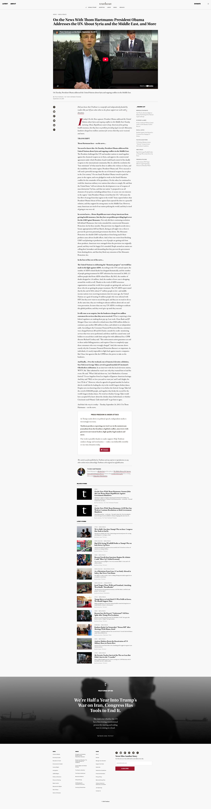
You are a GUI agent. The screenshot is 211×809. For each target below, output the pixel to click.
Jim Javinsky (98, 518)
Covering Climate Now (80, 787)
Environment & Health (58, 764)
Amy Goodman (99, 635)
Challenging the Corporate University (79, 783)
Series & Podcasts (57, 793)
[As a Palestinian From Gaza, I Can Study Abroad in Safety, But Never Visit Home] (84, 574)
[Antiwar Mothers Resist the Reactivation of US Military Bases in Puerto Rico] (84, 644)
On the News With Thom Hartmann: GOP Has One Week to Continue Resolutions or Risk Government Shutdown (113, 510)
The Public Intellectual (80, 773)
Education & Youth (109, 569)
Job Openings (99, 787)
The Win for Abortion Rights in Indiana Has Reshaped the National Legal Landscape (144, 115)
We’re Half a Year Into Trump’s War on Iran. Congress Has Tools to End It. (113, 530)
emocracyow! (107, 635)
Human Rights (108, 583)
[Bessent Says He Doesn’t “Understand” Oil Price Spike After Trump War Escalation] (84, 616)
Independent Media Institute (100, 476)
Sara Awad (98, 579)
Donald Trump (92, 7)
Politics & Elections (57, 776)
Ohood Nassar (99, 663)
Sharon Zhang (99, 565)
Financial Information (100, 773)
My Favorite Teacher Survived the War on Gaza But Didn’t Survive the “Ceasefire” (112, 656)
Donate (197, 4)
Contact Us (98, 791)
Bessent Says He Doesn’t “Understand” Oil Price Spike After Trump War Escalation (111, 614)
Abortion (102, 7)
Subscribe (98, 767)
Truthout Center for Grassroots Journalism (101, 783)
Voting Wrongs (78, 779)
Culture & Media (56, 754)
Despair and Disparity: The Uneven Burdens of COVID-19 (81, 761)
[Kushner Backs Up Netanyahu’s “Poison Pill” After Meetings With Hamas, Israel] (84, 630)
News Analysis (98, 541)
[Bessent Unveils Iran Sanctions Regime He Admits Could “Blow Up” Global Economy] (84, 560)
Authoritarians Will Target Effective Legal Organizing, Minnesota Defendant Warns (143, 164)
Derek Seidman (99, 551)
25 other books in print (117, 474)
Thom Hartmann (59, 97)
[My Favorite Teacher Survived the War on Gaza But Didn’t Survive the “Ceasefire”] (84, 658)
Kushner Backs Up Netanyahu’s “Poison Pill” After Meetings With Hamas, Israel (112, 628)
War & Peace (62, 14)
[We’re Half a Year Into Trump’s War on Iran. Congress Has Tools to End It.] (84, 532)
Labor (109, 7)
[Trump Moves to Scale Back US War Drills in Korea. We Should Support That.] (84, 602)
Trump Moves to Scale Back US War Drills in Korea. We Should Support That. (112, 600)
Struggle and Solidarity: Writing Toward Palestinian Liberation (80, 755)
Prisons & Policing (57, 780)
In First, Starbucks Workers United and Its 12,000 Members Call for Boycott (144, 124)
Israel (115, 7)
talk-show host (101, 471)
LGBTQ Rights (56, 773)
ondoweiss (106, 593)
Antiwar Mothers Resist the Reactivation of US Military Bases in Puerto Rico (111, 642)
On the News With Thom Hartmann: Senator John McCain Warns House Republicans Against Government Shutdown (112, 493)
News (55, 14)
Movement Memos (79, 776)
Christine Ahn (99, 607)
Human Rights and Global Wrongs (81, 766)
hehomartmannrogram (72, 97)
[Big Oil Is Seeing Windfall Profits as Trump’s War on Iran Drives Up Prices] (84, 546)
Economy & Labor (56, 757)
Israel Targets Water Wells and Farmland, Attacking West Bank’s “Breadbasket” (112, 586)
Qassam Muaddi (99, 593)
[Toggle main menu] (206, 4)
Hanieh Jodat (99, 537)
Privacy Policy (99, 776)
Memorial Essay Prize (100, 780)
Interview (97, 625)
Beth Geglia (98, 649)
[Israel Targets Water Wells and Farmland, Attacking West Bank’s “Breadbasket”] (84, 588)
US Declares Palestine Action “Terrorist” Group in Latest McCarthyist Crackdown (143, 144)
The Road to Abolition (80, 770)
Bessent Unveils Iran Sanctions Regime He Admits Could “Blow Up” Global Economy (112, 558)
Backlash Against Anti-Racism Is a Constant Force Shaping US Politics (144, 134)
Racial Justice (56, 783)
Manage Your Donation (101, 760)
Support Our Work (100, 764)
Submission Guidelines (101, 770)
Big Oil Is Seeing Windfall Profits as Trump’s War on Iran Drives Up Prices (144, 154)
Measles (122, 7)
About (13, 4)
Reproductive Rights (57, 786)
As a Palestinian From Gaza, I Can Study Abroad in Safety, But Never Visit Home (112, 572)
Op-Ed (96, 527)
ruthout (104, 537)
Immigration (55, 770)
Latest (5, 4)
